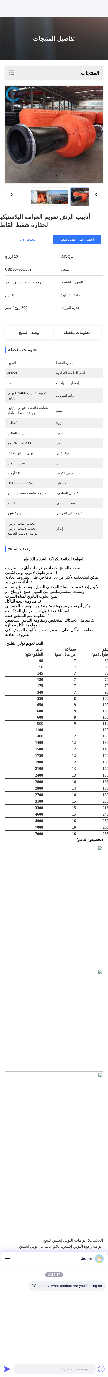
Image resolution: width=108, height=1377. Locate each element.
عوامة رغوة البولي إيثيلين (82, 1246)
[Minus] (7, 1259)
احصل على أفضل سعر (77, 239)
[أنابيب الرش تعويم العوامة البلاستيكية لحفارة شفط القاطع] (54, 134)
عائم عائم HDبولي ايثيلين (40, 1246)
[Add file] (101, 1368)
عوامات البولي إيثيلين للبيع (65, 1240)
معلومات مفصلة (77, 332)
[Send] (7, 1368)
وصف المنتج (29, 332)
